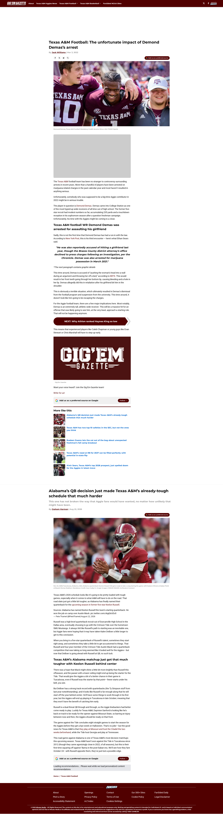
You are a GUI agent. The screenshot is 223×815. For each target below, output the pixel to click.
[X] (204, 3)
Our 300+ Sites (138, 792)
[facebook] (208, 3)
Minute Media (41, 807)
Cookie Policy (138, 797)
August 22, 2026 (88, 616)
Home (56, 776)
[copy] (67, 58)
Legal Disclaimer (162, 797)
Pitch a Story (59, 797)
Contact (110, 792)
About (31, 3)
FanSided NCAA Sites (112, 3)
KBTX (112, 276)
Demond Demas (84, 206)
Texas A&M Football (69, 776)
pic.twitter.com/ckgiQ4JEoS (103, 613)
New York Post (72, 238)
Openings (88, 792)
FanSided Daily (161, 792)
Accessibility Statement (64, 801)
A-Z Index (88, 801)
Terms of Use (113, 797)
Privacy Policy (90, 797)
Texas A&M (63, 181)
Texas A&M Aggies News (46, 3)
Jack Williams (59, 52)
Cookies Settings (114, 801)
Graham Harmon (60, 509)
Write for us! (59, 393)
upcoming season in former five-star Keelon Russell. (96, 604)
